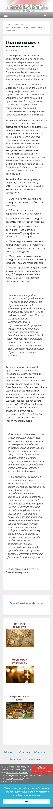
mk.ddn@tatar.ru (9, 781)
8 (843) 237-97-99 (27, 769)
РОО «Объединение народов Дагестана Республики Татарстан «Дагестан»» (26, 8)
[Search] (45, 15)
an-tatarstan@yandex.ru (17, 772)
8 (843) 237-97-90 (14, 778)
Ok (26, 801)
